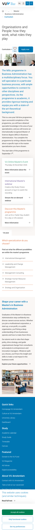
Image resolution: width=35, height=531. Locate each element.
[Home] (3, 11)
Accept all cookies (17, 512)
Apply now (25, 49)
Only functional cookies (17, 519)
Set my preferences (17, 527)
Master (16, 11)
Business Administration (14, 14)
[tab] (6, 233)
